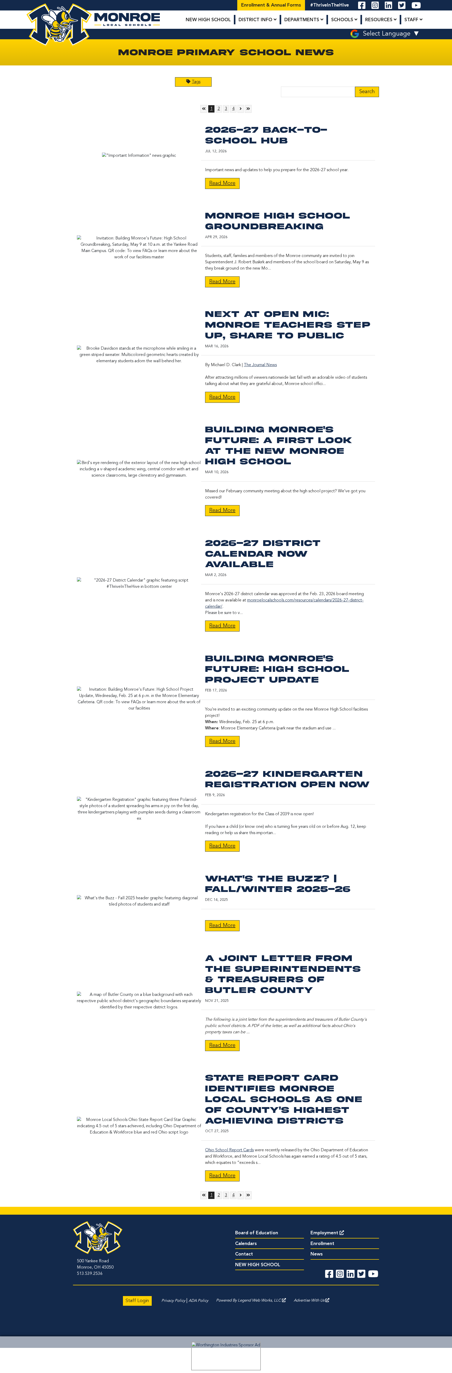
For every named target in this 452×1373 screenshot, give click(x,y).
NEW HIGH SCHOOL (208, 20)
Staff (412, 20)
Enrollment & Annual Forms (271, 5)
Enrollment (322, 1243)
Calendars (246, 1243)
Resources (379, 20)
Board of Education (256, 1233)
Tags (196, 82)
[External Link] (226, 1356)
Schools (342, 20)
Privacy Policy (173, 1301)
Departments (302, 20)
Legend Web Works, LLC (260, 1301)
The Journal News (260, 365)
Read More (222, 183)
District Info (256, 20)
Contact (244, 1254)
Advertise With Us (309, 1301)
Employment (324, 1233)
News (316, 1254)
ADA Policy (198, 1301)
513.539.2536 (90, 1274)
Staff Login (137, 1300)
